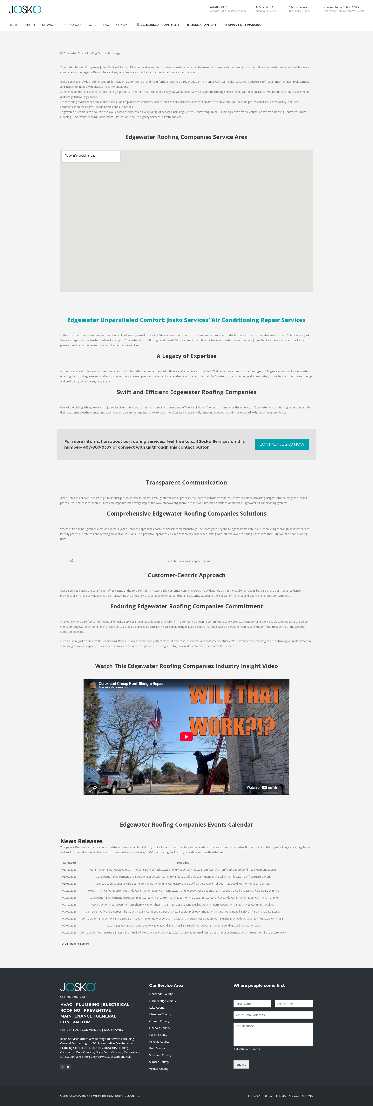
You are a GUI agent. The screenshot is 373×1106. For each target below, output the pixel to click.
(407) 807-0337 (76, 997)
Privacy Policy (260, 1096)
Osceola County (159, 1028)
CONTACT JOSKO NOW (282, 444)
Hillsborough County (162, 1001)
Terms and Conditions (294, 1096)
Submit (241, 1064)
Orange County (159, 1021)
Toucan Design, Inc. (127, 1095)
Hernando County (161, 994)
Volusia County (159, 1068)
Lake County (157, 1007)
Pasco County (158, 1035)
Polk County (157, 1048)
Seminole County (160, 1055)
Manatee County (160, 1014)
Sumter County (159, 1062)
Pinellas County (159, 1041)
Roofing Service (79, 943)
